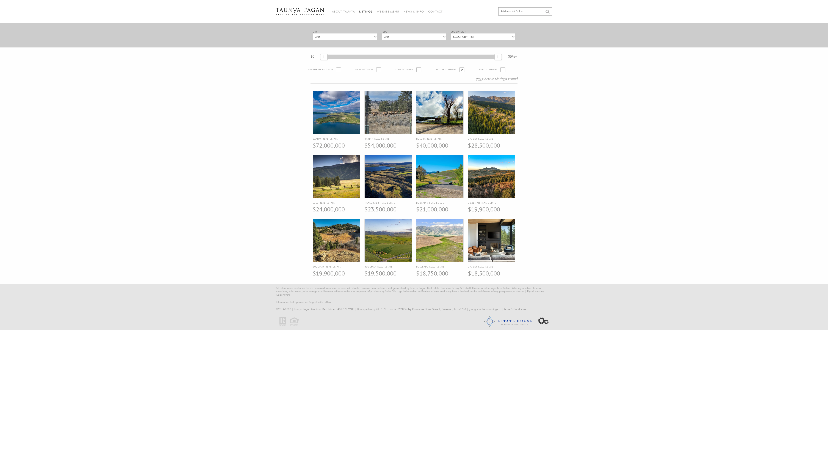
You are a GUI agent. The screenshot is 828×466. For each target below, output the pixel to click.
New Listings (364, 69)
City (315, 31)
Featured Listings (320, 69)
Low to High (404, 69)
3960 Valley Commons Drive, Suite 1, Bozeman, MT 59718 (432, 309)
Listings (366, 11)
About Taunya (343, 11)
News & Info (413, 11)
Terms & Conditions (515, 309)
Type (384, 31)
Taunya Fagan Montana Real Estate (314, 309)
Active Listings (446, 69)
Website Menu (388, 11)
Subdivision (458, 31)
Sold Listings (488, 69)
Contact (435, 11)
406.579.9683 (345, 309)
